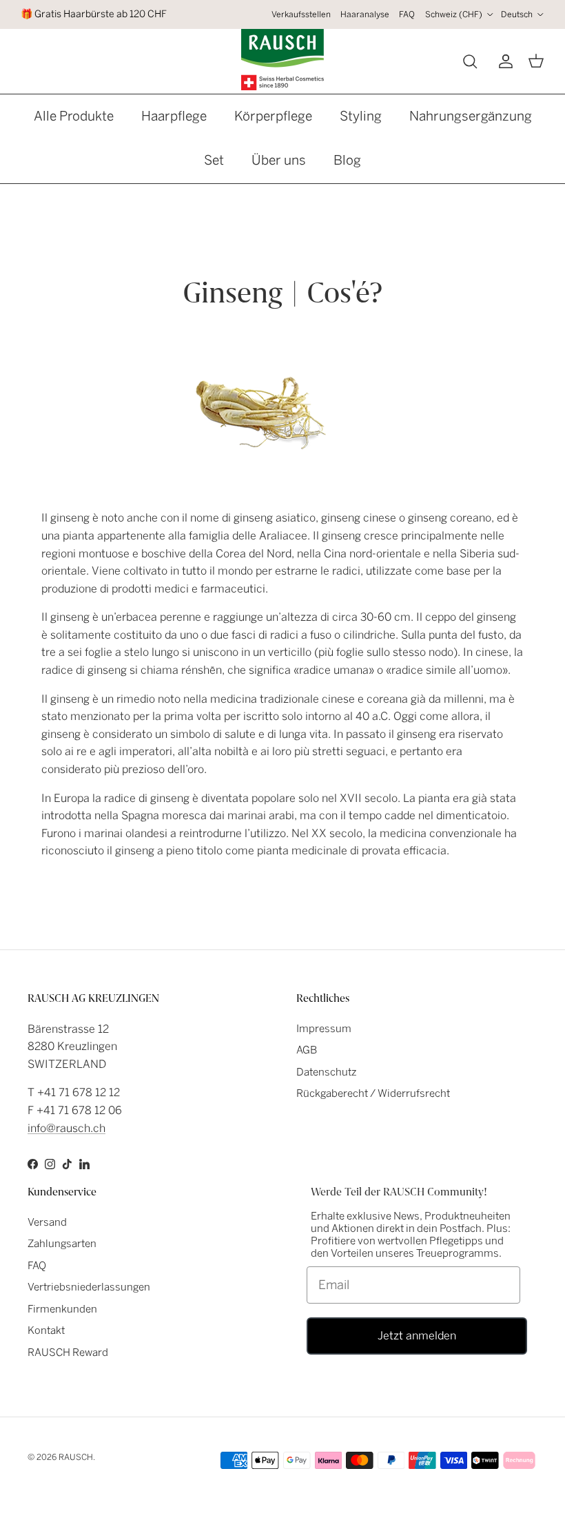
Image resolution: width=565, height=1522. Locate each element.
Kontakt (46, 1330)
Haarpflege (174, 116)
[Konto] (503, 61)
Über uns (278, 160)
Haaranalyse (364, 14)
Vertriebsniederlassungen (89, 1287)
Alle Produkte (74, 116)
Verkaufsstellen (301, 14)
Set (214, 160)
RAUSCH (76, 1457)
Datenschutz (326, 1072)
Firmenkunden (62, 1309)
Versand (47, 1222)
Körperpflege (273, 116)
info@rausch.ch (66, 1128)
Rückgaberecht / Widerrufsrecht (373, 1093)
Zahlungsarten (62, 1243)
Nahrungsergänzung (470, 116)
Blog (347, 160)
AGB (306, 1050)
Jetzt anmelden (417, 1335)
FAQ (407, 14)
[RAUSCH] (282, 59)
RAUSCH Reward (68, 1352)
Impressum (323, 1028)
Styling (361, 116)
